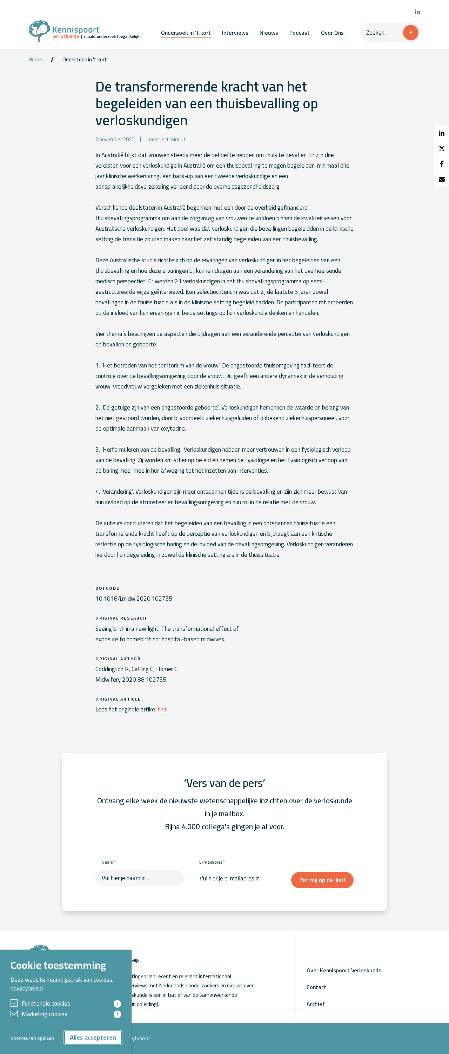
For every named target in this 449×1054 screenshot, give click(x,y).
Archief (316, 1004)
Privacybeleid (133, 1038)
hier (162, 709)
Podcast (299, 33)
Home (35, 60)
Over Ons (332, 33)
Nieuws (269, 33)
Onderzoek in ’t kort (186, 33)
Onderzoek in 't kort (84, 60)
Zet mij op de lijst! (322, 880)
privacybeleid (27, 988)
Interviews (235, 33)
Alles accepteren (93, 1037)
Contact (316, 987)
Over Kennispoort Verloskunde (344, 970)
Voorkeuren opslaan (32, 1037)
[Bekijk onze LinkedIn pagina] (417, 12)
